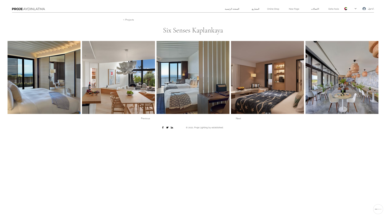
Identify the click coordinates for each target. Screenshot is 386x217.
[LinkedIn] (171, 127)
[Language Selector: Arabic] (350, 8)
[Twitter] (167, 127)
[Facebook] (162, 127)
